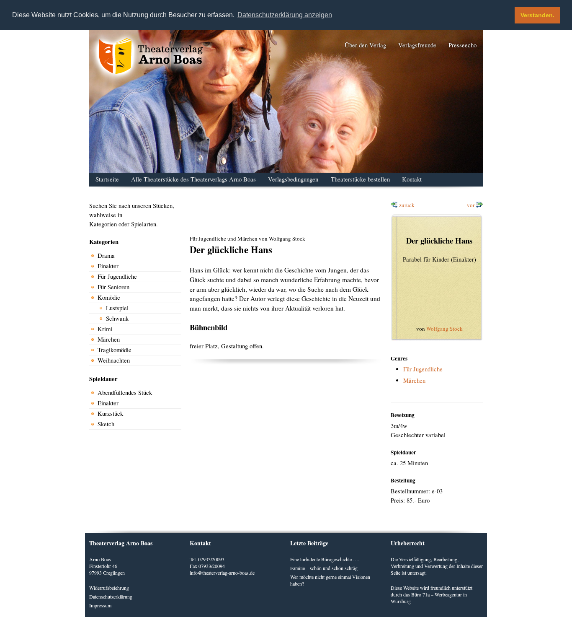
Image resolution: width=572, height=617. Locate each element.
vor (470, 205)
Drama (106, 255)
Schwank (117, 318)
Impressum (100, 605)
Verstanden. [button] (537, 15)
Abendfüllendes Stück (125, 393)
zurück (407, 205)
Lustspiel (117, 308)
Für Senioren (113, 287)
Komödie (109, 297)
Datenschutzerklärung (110, 596)
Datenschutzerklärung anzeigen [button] (284, 14)
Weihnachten (114, 360)
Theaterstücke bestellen (360, 179)
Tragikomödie (114, 350)
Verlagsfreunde (417, 45)
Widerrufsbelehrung (109, 587)
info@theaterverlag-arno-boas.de (222, 572)
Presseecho (462, 45)
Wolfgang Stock (444, 328)
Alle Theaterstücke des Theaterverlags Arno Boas (193, 179)
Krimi (105, 329)
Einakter (108, 266)
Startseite (107, 179)
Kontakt (412, 179)
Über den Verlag (365, 45)
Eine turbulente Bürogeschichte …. (324, 559)
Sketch (106, 424)
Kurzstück (110, 413)
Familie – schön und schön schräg (324, 568)
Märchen (109, 339)
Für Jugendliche (117, 276)
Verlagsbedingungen (293, 179)
